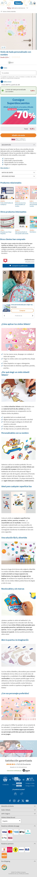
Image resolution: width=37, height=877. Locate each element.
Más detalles (4, 168)
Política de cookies (24, 873)
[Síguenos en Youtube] (27, 801)
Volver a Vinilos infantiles (9, 11)
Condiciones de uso (13, 873)
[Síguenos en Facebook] (10, 801)
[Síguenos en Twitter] (23, 801)
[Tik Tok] (18, 801)
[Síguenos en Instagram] (14, 801)
